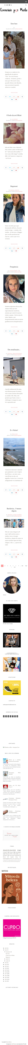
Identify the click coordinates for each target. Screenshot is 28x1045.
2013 (6, 981)
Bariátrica (10, 353)
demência (12, 190)
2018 (6, 972)
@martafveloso (19, 28)
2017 (6, 974)
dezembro (8, 952)
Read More (14, 92)
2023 (6, 962)
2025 (6, 948)
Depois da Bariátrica (17, 353)
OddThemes (14, 1044)
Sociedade (18, 852)
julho (7, 959)
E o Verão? (14, 430)
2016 (6, 975)
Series (17, 860)
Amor (11, 852)
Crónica (5, 852)
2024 (6, 950)
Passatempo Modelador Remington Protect (15, 799)
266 (22, 565)
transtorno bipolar (13, 270)
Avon (19, 854)
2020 (6, 968)
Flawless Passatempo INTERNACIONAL (15, 811)
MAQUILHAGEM (9, 850)
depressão (17, 190)
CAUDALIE (16, 855)
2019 (6, 970)
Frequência (14, 267)
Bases (6, 855)
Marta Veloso (8, 1042)
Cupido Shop (14, 857)
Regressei (14, 186)
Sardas (13, 861)
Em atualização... (14, 349)
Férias (13, 434)
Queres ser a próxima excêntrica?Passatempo (15, 760)
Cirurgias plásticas (10, 860)
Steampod (17, 861)
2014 (6, 979)
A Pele (14, 854)
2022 (6, 964)
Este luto (14, 23)
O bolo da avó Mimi (14, 115)
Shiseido (7, 854)
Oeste (16, 434)
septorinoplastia (6, 858)
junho (7, 961)
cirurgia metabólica (17, 514)
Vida (19, 270)
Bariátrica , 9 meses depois (14, 509)
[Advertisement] (12, 1015)
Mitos (5, 871)
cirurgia (4, 860)
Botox (4, 857)
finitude (16, 119)
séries (11, 855)
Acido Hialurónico (15, 858)
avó (13, 119)
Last (14, 567)
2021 (6, 966)
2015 (6, 977)
